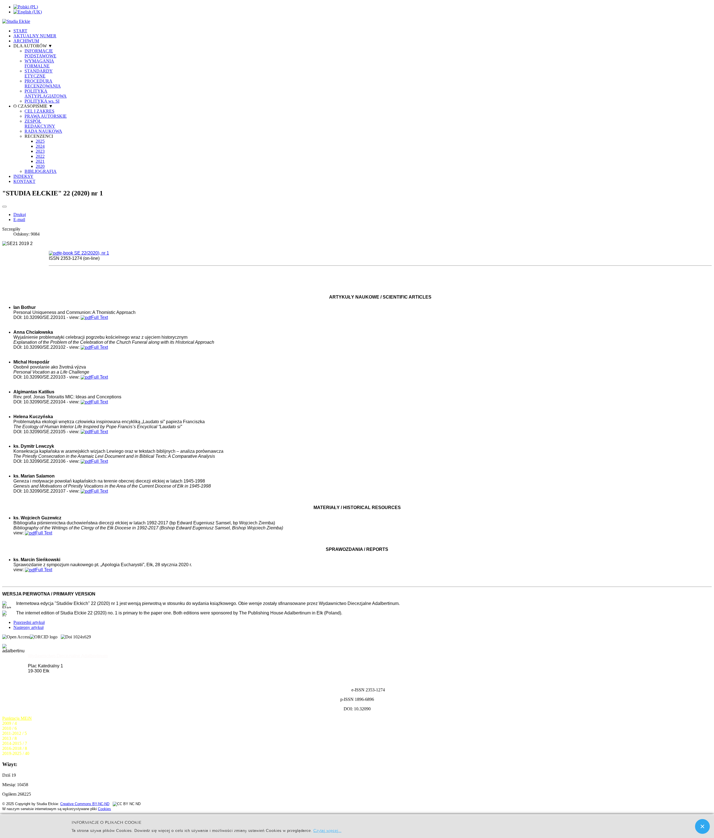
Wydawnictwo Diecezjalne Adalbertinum (68, 655)
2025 (40, 141)
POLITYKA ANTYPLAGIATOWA (46, 93)
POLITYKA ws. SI (42, 101)
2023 (40, 151)
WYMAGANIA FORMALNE (39, 63)
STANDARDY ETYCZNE (39, 73)
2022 (40, 156)
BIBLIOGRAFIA (41, 171)
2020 (40, 166)
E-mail (19, 219)
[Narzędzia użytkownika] (4, 206)
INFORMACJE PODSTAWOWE (40, 53)
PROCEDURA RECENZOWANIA (43, 83)
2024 (40, 146)
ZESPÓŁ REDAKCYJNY (40, 124)
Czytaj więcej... (327, 830)
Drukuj (19, 214)
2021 (40, 161)
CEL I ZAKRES (39, 111)
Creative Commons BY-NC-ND (84, 804)
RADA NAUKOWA (43, 131)
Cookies (104, 809)
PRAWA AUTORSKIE (46, 116)
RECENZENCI (39, 136)
